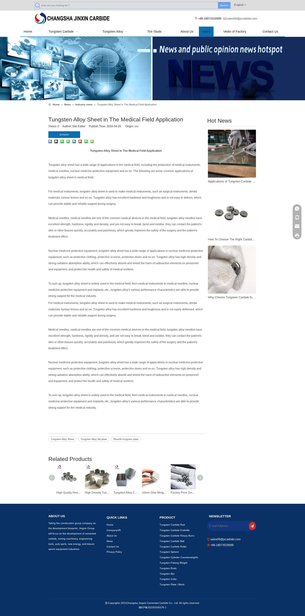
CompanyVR (114, 530)
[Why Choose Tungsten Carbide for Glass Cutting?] (232, 270)
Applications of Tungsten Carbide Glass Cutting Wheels (232, 181)
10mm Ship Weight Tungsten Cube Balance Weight (154, 492)
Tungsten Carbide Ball (172, 541)
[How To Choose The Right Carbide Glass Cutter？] (232, 212)
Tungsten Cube (168, 579)
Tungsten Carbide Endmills (175, 530)
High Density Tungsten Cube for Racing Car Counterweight (97, 492)
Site (136, 126)
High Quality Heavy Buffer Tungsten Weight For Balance (68, 492)
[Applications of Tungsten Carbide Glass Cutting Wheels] (232, 154)
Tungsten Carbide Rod (172, 524)
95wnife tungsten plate (126, 439)
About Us (112, 535)
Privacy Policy (114, 551)
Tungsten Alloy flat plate (93, 439)
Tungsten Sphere (169, 551)
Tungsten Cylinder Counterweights (179, 557)
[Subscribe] (252, 526)
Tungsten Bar (167, 573)
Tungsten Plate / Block (172, 584)
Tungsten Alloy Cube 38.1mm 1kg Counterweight (126, 492)
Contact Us (113, 546)
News (110, 541)
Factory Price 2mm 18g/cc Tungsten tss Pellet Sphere (183, 492)
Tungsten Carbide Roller (173, 546)
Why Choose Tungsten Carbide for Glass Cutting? (232, 297)
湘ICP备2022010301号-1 (152, 607)
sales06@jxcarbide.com (242, 18)
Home (110, 524)
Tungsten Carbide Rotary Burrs (177, 535)
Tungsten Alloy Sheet (62, 439)
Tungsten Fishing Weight (173, 562)
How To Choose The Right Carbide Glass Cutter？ (232, 239)
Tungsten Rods (168, 568)
